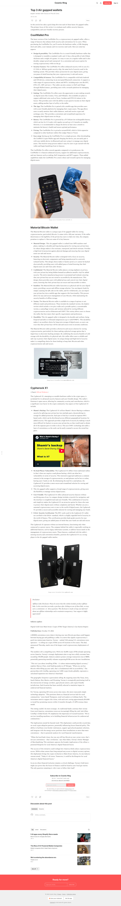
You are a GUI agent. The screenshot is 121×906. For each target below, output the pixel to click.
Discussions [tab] (43, 829)
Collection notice (71, 894)
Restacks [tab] (41, 809)
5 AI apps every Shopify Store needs (44, 834)
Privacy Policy (73, 790)
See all (34, 869)
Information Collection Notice (60, 790)
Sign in (116, 3)
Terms (64, 894)
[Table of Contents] (2, 453)
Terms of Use (68, 789)
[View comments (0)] (36, 20)
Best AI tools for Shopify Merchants (41, 836)
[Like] (32, 20)
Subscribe (107, 3)
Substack (52, 902)
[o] (84, 849)
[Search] (97, 3)
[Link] (28, 35)
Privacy (59, 894)
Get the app (68, 898)
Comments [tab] (34, 809)
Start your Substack (56, 898)
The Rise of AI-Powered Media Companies (46, 846)
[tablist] (38, 809)
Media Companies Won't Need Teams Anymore (44, 848)
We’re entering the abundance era (43, 857)
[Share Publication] (100, 3)
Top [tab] (32, 829)
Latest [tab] (36, 829)
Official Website (42, 392)
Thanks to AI (34, 860)
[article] (60, 838)
